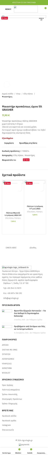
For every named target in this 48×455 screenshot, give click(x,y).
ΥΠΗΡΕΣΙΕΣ (7, 364)
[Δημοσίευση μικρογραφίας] (7, 315)
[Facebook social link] (18, 160)
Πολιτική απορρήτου (11, 390)
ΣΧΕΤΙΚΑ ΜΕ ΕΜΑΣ (9, 350)
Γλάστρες (17, 218)
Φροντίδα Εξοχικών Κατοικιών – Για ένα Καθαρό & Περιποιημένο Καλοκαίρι (30, 313)
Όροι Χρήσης (7, 385)
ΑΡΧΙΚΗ (5, 345)
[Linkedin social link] (31, 160)
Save (5, 18)
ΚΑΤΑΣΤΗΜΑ (7, 368)
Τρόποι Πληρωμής (9, 404)
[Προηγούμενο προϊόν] (39, 101)
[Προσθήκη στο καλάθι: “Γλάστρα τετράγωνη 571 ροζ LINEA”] (41, 189)
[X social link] (21, 160)
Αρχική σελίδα (8, 94)
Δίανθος (33, 248)
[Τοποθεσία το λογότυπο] (26, 9)
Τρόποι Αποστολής (9, 394)
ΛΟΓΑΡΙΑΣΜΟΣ (8, 359)
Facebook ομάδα (9, 421)
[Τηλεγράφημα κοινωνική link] (34, 160)
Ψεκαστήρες (7, 97)
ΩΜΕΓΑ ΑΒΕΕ (11, 248)
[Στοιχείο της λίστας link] (24, 283)
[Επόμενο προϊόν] (44, 101)
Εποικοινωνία (8, 430)
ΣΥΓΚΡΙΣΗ (6, 354)
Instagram (6, 425)
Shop (18, 94)
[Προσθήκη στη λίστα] (19, 184)
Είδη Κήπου (28, 94)
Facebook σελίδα (9, 416)
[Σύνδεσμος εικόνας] (16, 268)
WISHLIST (6, 373)
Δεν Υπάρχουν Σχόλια (34, 320)
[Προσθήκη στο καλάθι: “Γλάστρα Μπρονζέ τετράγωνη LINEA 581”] (19, 189)
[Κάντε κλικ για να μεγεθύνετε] (6, 84)
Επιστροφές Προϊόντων (12, 399)
